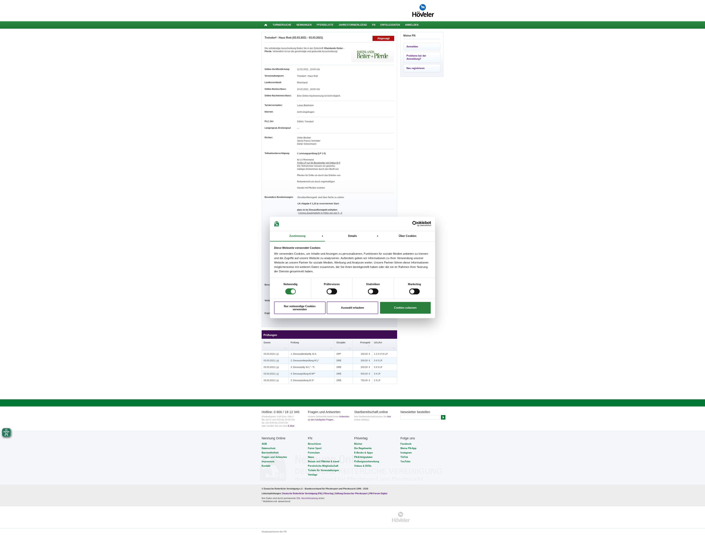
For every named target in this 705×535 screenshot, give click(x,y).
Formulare (314, 452)
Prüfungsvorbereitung (366, 461)
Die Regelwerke (363, 448)
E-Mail (291, 426)
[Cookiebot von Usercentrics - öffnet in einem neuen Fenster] (415, 224)
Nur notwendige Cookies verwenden (300, 308)
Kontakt (266, 465)
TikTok (404, 457)
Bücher (358, 443)
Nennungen (304, 25)
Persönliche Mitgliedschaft (323, 465)
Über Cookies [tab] (407, 235)
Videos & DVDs (362, 465)
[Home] (265, 25)
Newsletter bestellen (415, 412)
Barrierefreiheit (270, 452)
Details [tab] (352, 235)
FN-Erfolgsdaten (363, 457)
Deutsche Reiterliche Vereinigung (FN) (302, 493)
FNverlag (329, 493)
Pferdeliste (325, 25)
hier (389, 416)
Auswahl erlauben (352, 307)
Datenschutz (269, 448)
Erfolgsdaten (390, 25)
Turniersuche (282, 25)
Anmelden (411, 25)
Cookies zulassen (405, 307)
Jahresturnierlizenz (353, 25)
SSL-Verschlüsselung (307, 498)
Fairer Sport (314, 448)
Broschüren (314, 443)
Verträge (312, 474)
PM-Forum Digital (378, 493)
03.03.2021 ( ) (271, 354)
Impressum (268, 461)
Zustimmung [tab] (297, 235)
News (311, 457)
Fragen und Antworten (274, 457)
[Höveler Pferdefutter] (401, 517)
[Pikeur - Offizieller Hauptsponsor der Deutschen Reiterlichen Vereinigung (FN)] (277, 517)
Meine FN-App (408, 448)
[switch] (332, 291)
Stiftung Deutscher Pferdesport (351, 493)
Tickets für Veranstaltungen (323, 470)
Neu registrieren (415, 68)
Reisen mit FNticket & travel (323, 461)
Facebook (405, 443)
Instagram (406, 452)
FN (373, 25)
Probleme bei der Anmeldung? (416, 57)
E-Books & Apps (363, 452)
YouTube (405, 461)
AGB (264, 443)
